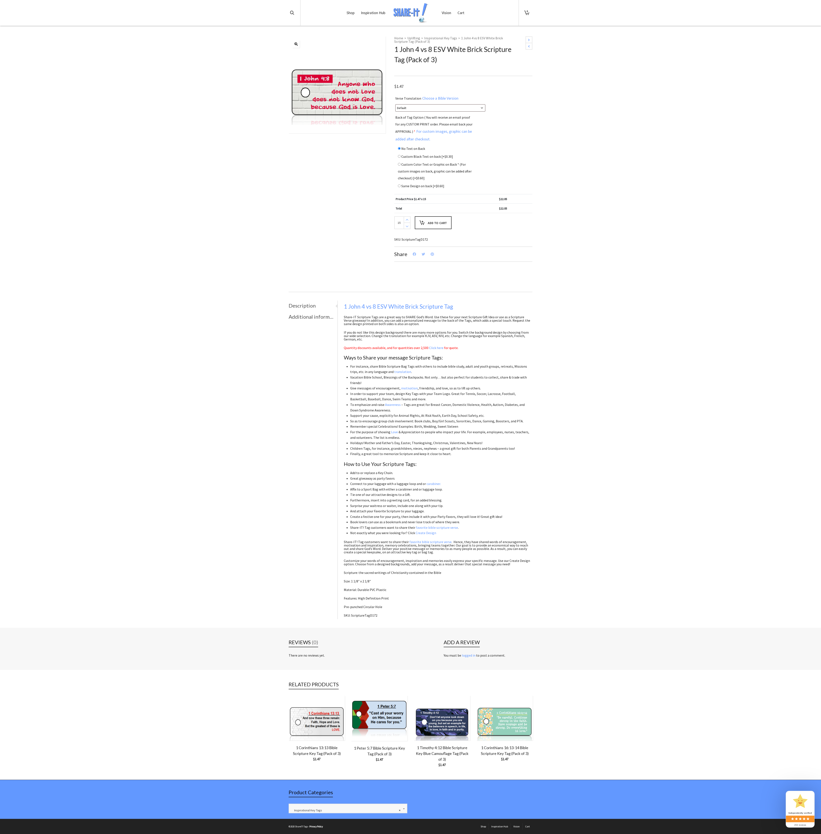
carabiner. (434, 484)
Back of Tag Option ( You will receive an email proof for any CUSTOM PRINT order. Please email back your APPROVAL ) (434, 128)
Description (302, 305)
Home (398, 38)
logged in (468, 655)
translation (402, 372)
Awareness (393, 404)
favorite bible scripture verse (437, 527)
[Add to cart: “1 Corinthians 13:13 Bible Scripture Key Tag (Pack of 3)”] (298, 730)
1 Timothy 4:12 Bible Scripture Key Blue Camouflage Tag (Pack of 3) (442, 753)
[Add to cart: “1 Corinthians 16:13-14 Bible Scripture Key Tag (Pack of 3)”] (486, 730)
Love (394, 432)
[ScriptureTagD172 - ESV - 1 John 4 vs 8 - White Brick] (296, 44)
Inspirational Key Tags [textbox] (346, 810)
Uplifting (413, 38)
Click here (436, 348)
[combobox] (348, 808)
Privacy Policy (316, 826)
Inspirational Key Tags (440, 38)
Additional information (312, 317)
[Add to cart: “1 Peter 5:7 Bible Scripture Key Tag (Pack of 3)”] (361, 731)
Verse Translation (426, 98)
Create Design (426, 533)
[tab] (313, 306)
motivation (409, 388)
